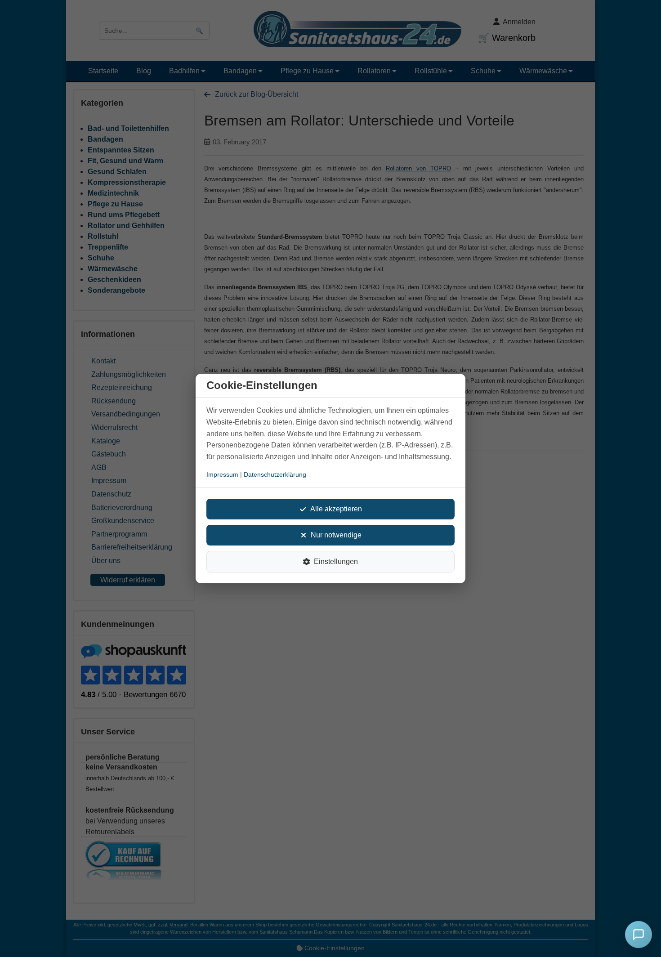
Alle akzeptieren (336, 509)
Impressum (222, 474)
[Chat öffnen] (638, 934)
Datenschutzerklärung (275, 474)
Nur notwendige (336, 535)
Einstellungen (336, 561)
